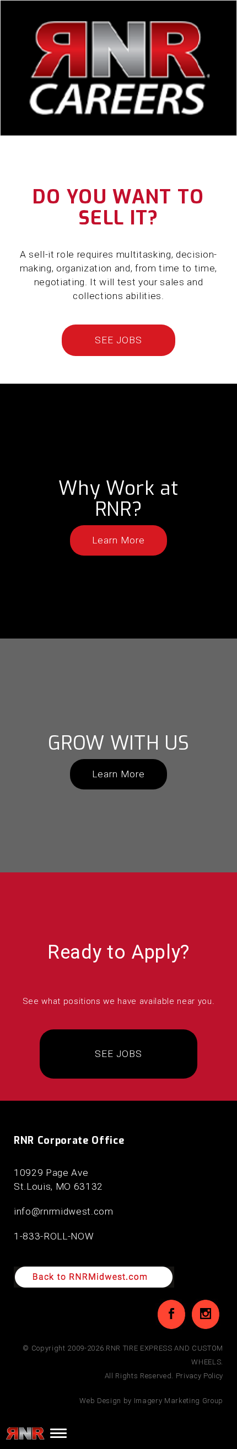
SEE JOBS (118, 340)
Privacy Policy (199, 1376)
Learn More (118, 540)
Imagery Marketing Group (178, 1400)
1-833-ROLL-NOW (54, 1236)
